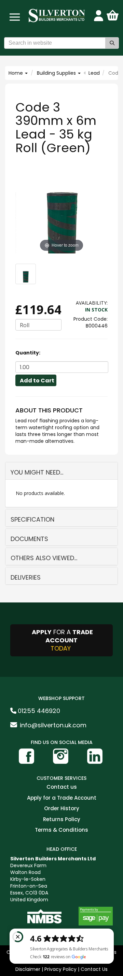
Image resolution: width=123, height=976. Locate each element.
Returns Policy (61, 819)
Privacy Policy (60, 969)
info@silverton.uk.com (53, 725)
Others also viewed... (44, 558)
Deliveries (26, 577)
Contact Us (94, 969)
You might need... (37, 472)
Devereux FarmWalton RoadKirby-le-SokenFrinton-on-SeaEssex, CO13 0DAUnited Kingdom (53, 879)
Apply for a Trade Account (61, 798)
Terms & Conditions (61, 830)
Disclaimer (27, 969)
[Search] (112, 43)
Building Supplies (57, 73)
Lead (94, 73)
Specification (32, 519)
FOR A (62, 640)
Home (16, 73)
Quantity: (27, 352)
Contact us (61, 787)
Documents (29, 539)
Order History (61, 809)
